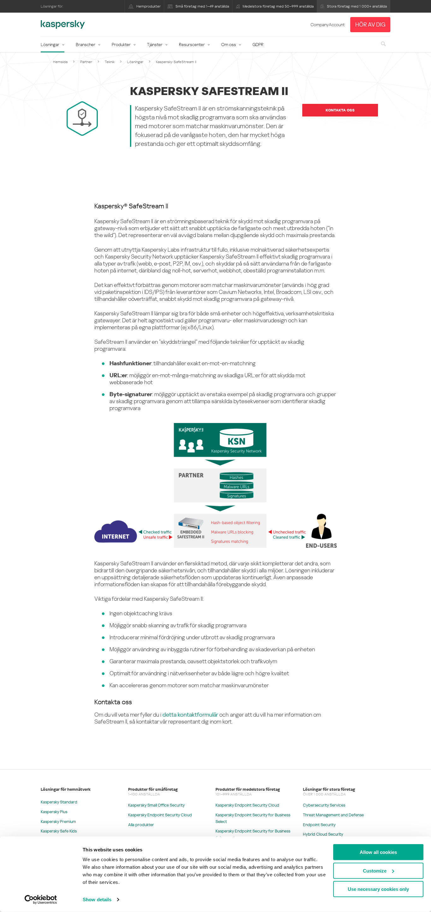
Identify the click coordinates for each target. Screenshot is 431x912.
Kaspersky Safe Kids (59, 831)
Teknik (110, 62)
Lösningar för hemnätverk (66, 789)
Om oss (228, 44)
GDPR (257, 44)
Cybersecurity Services (324, 805)
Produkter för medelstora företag (248, 789)
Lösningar (50, 44)
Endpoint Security (319, 824)
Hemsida (60, 62)
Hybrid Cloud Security (323, 834)
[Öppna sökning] (382, 44)
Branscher (85, 44)
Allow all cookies (378, 852)
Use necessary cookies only (378, 889)
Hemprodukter (148, 6)
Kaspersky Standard (59, 802)
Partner (86, 62)
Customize (375, 870)
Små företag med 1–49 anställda (202, 6)
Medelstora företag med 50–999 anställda (278, 6)
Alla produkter (141, 824)
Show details (97, 899)
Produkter (121, 44)
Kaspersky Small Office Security (156, 805)
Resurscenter (192, 44)
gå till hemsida (63, 25)
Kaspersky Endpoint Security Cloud (160, 815)
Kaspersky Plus (54, 811)
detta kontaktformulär (190, 714)
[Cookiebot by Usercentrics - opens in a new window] (40, 899)
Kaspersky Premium (58, 821)
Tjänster (154, 44)
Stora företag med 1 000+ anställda (357, 6)
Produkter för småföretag (153, 789)
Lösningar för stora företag (329, 789)
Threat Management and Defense (333, 815)
